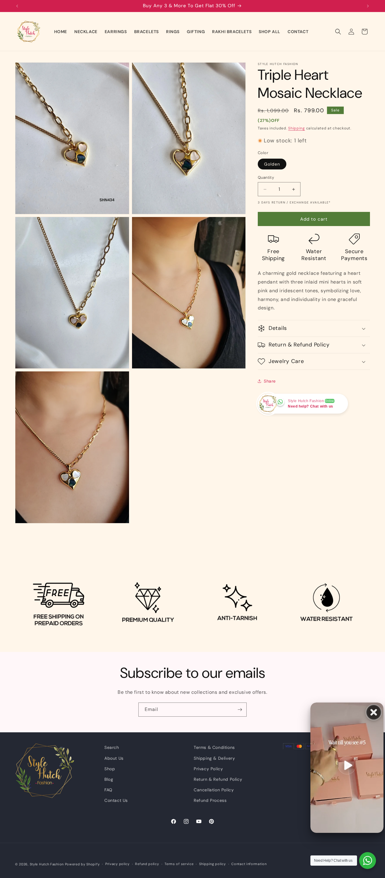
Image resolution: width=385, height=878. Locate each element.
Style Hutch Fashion (47, 864)
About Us (114, 758)
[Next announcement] (367, 6)
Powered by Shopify (82, 864)
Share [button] (270, 381)
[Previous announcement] (17, 6)
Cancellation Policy (214, 790)
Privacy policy (117, 864)
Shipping (296, 128)
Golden (272, 164)
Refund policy (147, 864)
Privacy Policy (208, 768)
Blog (108, 779)
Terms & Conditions (214, 747)
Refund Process (210, 800)
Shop (109, 768)
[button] (338, 31)
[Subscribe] (239, 710)
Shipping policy (212, 864)
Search (111, 747)
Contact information (248, 864)
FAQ (108, 790)
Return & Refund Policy (218, 779)
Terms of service (179, 864)
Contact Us (116, 800)
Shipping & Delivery (214, 758)
